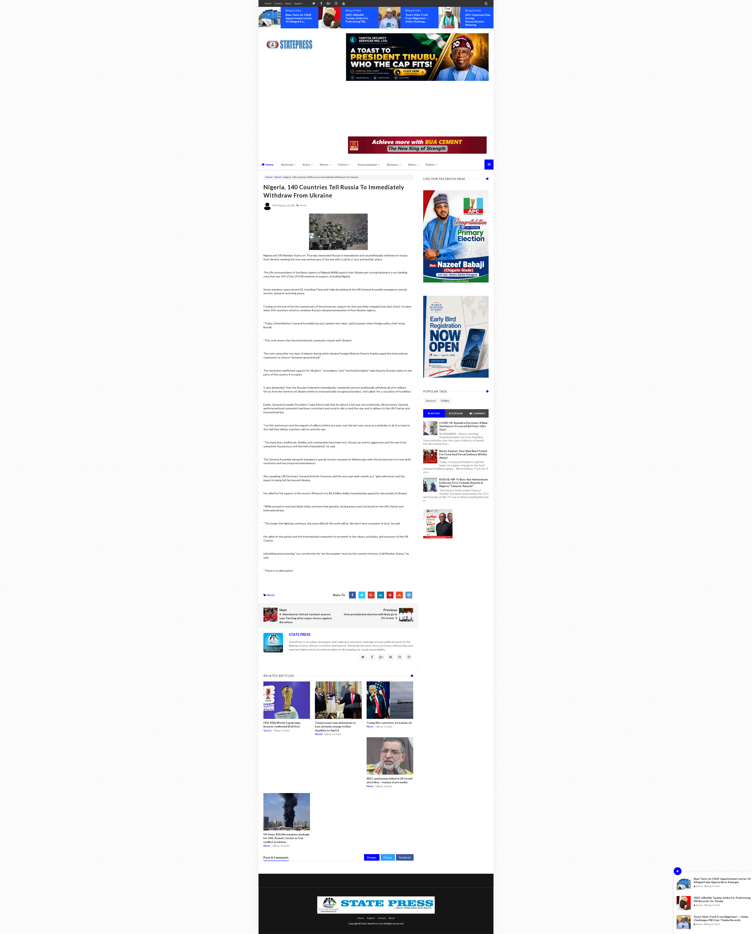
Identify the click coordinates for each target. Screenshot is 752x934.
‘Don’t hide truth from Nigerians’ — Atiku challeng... (297, 18)
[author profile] (267, 209)
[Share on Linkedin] (380, 595)
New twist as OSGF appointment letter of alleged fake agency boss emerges (722, 880)
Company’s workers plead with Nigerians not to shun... (419, 18)
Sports (267, 730)
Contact (278, 3)
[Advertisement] (417, 109)
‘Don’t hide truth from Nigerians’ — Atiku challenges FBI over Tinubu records (721, 918)
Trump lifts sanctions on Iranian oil (389, 722)
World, (303, 205)
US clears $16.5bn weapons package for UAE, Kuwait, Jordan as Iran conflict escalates (286, 838)
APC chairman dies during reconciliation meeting (358, 19)
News (370, 726)
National (431, 400)
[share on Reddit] (408, 595)
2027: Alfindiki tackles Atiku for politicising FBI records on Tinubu (722, 899)
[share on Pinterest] (390, 595)
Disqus (388, 857)
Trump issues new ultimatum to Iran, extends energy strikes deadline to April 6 (335, 726)
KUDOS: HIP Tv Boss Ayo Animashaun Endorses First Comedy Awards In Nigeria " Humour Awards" (463, 483)
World (277, 177)
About (288, 3)
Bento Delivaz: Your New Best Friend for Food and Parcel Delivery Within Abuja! (463, 454)
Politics (445, 400)
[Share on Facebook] (352, 595)
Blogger (372, 857)
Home (268, 3)
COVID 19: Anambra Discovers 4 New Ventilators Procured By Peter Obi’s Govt (463, 426)
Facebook (405, 857)
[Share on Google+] (371, 595)
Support (298, 3)
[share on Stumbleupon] (399, 595)
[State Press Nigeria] (291, 42)
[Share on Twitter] (361, 595)
